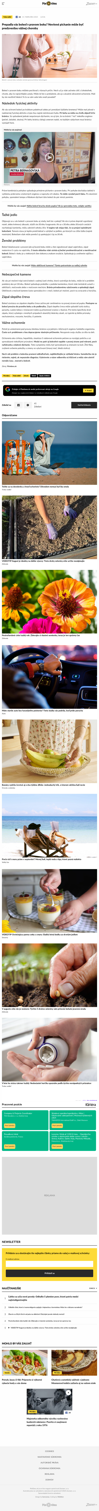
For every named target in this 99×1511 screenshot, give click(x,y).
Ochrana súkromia (49, 1468)
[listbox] (89, 1288)
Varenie (7, 1373)
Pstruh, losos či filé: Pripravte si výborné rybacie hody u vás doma (22, 1381)
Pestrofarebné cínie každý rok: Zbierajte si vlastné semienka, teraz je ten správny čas (39, 1321)
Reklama (49, 1474)
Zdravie (26, 376)
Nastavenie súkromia (49, 1457)
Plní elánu (6, 376)
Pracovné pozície (12, 1104)
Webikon (60, 1497)
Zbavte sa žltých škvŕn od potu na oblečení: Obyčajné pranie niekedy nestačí (36, 1314)
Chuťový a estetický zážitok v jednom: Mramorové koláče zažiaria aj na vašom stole (73, 1381)
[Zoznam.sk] (91, 4)
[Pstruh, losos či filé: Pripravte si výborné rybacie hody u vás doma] (25, 1363)
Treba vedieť (7, 17)
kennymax (45, 1497)
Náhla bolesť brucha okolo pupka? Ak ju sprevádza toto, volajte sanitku (59, 206)
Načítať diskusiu (84, 405)
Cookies (49, 1451)
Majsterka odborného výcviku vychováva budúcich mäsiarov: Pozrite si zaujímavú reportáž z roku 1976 (47, 1422)
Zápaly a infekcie (44, 376)
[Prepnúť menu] (3, 4)
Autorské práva (49, 1463)
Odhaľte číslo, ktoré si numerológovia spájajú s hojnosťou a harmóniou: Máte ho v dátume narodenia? (45, 1307)
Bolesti (34, 376)
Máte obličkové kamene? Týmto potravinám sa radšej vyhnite (59, 265)
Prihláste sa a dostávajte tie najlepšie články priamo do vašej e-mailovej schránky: (48, 1253)
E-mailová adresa (12, 1259)
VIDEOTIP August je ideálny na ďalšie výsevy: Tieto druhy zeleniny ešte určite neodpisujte (44, 1328)
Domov (49, 1480)
